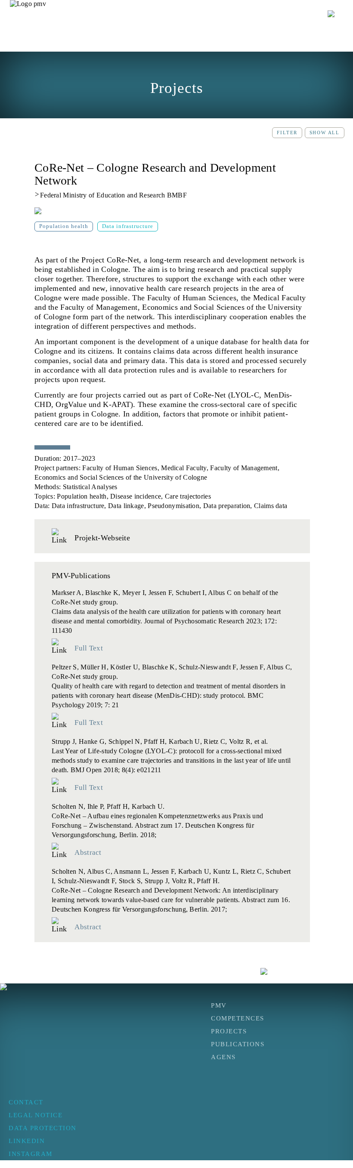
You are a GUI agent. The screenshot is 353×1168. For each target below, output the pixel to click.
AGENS (223, 1057)
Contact (26, 1102)
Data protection (43, 1128)
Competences (237, 1018)
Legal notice (35, 1115)
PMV (219, 1005)
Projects (229, 1031)
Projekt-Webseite (101, 537)
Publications (237, 1044)
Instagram (31, 1153)
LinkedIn (27, 1140)
